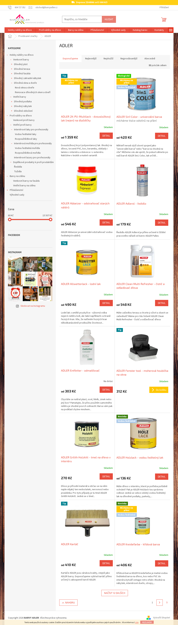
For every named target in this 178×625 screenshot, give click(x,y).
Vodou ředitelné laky (25, 134)
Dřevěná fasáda (22, 73)
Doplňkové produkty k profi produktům (33, 162)
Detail (106, 135)
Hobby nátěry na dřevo (22, 55)
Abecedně (149, 58)
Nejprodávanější (128, 58)
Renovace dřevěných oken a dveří (32, 92)
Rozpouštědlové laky (26, 139)
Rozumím (147, 622)
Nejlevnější (90, 58)
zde (136, 622)
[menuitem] (20, 30)
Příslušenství (16, 190)
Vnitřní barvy (19, 97)
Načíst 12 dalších (114, 592)
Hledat (109, 19)
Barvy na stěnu (17, 176)
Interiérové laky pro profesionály (31, 129)
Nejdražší (108, 58)
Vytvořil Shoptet (161, 618)
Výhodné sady (17, 195)
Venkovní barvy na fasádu (26, 181)
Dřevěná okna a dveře (25, 83)
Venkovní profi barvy (24, 120)
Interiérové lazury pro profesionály (32, 157)
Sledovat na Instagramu (33, 306)
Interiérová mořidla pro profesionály (33, 143)
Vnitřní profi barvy (22, 125)
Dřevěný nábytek (23, 106)
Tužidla (18, 171)
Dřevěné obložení (23, 111)
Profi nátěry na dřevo (21, 115)
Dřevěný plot (20, 64)
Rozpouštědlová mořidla (28, 153)
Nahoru (70, 602)
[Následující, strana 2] (159, 602)
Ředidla (18, 167)
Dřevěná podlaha (23, 101)
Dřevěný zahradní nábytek (27, 78)
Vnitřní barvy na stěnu (24, 185)
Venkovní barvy (21, 59)
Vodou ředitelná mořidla (27, 148)
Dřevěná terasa (22, 69)
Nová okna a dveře (24, 87)
